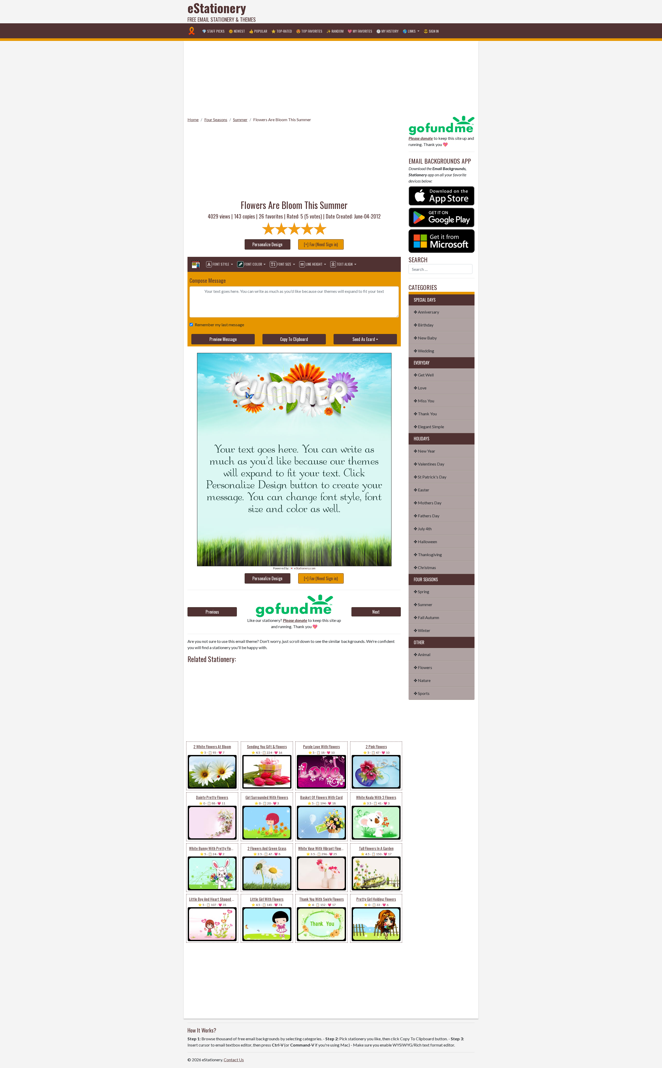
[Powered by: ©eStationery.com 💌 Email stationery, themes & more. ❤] (294, 396)
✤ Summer (423, 604)
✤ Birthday (423, 324)
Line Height (314, 264)
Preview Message (223, 339)
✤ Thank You (425, 413)
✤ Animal (422, 654)
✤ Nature (422, 680)
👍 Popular (258, 31)
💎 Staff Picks (213, 31)
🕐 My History (387, 31)
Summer (240, 119)
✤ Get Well (424, 374)
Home (193, 119)
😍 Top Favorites (309, 31)
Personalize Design (267, 244)
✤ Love (420, 387)
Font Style (221, 264)
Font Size (284, 264)
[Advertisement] (380, 11)
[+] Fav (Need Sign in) (321, 244)
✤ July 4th (423, 528)
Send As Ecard (363, 339)
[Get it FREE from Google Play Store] (442, 216)
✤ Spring (421, 591)
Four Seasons (215, 119)
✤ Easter (421, 489)
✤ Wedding (424, 350)
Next (376, 612)
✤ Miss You (424, 400)
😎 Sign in (431, 31)
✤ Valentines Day (429, 463)
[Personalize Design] (196, 264)
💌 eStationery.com (302, 568)
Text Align (344, 264)
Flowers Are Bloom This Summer (282, 119)
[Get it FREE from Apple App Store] (442, 195)
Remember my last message (219, 324)
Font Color (253, 264)
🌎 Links (409, 31)
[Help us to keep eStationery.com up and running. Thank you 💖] (294, 605)
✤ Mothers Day (427, 502)
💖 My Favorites (360, 31)
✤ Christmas (425, 567)
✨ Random (334, 31)
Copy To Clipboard (294, 339)
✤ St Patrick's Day (430, 476)
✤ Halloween (425, 541)
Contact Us (234, 1059)
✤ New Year (424, 450)
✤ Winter (422, 630)
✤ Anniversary (426, 311)
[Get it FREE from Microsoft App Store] (442, 240)
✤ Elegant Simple (429, 426)
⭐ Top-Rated (281, 31)
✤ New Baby (425, 337)
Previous (212, 612)
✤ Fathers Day (426, 515)
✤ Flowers (423, 667)
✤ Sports (422, 693)
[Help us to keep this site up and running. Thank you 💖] (442, 124)
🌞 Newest (237, 31)
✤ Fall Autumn (426, 617)
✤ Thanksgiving (428, 554)
